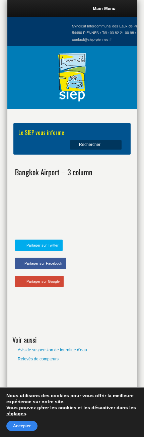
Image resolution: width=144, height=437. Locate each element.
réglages (16, 413)
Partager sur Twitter (42, 245)
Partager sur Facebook (43, 263)
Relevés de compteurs (38, 359)
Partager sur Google (43, 281)
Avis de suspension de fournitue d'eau (52, 350)
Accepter (22, 426)
